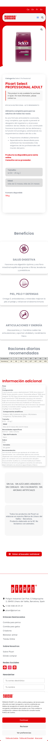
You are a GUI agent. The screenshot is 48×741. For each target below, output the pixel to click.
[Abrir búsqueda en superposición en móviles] (42, 17)
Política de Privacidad (26, 738)
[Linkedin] (14, 667)
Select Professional (23, 78)
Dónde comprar (10, 656)
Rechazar (24, 726)
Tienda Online (9, 639)
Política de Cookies (12, 738)
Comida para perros (12, 622)
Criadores (7, 630)
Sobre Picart (8, 651)
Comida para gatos (11, 626)
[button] (37, 17)
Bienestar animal (10, 635)
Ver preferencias (24, 733)
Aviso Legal (38, 738)
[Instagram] (10, 667)
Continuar (24, 720)
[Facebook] (5, 667)
